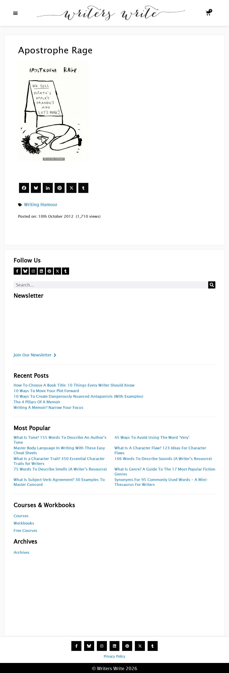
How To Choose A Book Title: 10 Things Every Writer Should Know (74, 385)
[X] (71, 188)
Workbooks (24, 523)
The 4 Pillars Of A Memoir (37, 402)
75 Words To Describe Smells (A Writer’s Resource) (60, 469)
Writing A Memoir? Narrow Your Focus (48, 407)
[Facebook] (24, 188)
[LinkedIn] (48, 188)
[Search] (211, 284)
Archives (22, 552)
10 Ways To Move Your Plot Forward (46, 391)
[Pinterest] (60, 188)
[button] (15, 13)
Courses (21, 516)
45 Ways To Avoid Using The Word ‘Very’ (151, 437)
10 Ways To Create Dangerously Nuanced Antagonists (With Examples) (78, 396)
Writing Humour (40, 204)
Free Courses (25, 531)
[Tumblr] (83, 188)
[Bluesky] (36, 188)
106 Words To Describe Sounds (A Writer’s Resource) (163, 459)
